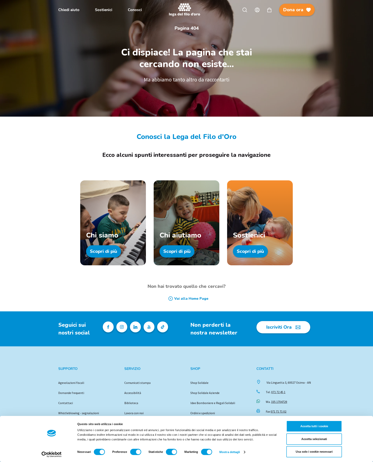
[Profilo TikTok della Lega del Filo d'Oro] (162, 327)
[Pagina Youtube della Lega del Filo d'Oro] (149, 327)
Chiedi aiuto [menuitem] (68, 9)
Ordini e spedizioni (202, 413)
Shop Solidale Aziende (205, 393)
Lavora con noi (134, 413)
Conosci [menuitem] (135, 9)
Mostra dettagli (229, 452)
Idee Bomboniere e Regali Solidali (212, 403)
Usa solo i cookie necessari (314, 451)
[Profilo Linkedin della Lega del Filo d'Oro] (135, 327)
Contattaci (65, 403)
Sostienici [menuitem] (103, 9)
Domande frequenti (71, 393)
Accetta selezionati (314, 439)
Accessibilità (132, 393)
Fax (276, 411)
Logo (186, 10)
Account (257, 10)
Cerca (244, 10)
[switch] (135, 452)
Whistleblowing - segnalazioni (78, 413)
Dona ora (293, 10)
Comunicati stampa (137, 383)
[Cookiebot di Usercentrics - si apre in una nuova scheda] (52, 454)
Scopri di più (103, 251)
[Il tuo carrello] (269, 10)
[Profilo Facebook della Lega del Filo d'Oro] (108, 327)
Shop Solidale (199, 383)
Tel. (275, 392)
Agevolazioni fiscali (71, 383)
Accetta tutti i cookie (314, 426)
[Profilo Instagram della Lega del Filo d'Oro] (122, 327)
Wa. (276, 402)
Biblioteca (131, 403)
